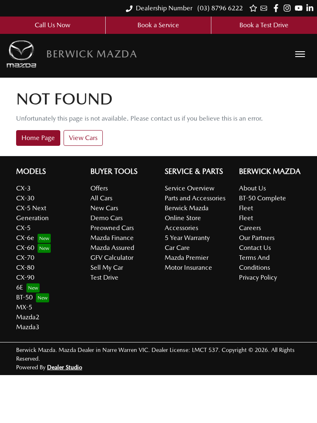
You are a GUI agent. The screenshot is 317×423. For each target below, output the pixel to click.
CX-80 (25, 267)
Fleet (246, 218)
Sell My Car (106, 267)
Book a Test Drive (264, 25)
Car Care (177, 248)
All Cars (101, 198)
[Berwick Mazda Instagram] (288, 8)
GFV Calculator (111, 257)
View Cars (83, 138)
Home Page (38, 138)
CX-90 (25, 277)
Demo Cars (106, 218)
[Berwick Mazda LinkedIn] (311, 8)
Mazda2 (27, 317)
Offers (99, 188)
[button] (300, 54)
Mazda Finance (112, 238)
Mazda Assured (112, 248)
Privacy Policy (258, 277)
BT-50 (24, 297)
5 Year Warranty (187, 238)
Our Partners (256, 238)
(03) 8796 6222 (219, 8)
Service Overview (189, 188)
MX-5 (24, 307)
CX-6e (25, 238)
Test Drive (104, 277)
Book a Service (158, 25)
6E (19, 287)
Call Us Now (52, 25)
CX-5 (23, 228)
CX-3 (23, 188)
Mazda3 (27, 327)
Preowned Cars (112, 228)
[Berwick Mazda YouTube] (300, 8)
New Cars (104, 208)
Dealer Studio (64, 367)
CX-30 (25, 198)
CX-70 (25, 257)
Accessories (181, 228)
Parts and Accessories (195, 198)
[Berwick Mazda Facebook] (277, 8)
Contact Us (255, 248)
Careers (250, 228)
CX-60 (25, 248)
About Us (252, 188)
